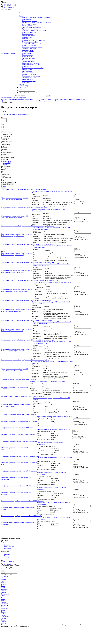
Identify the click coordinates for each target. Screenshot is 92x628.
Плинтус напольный (28, 35)
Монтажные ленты (28, 51)
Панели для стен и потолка (30, 63)
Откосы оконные (27, 55)
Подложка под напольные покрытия (33, 40)
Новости (7, 554)
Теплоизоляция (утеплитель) (31, 76)
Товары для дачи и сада (29, 77)
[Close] (3, 571)
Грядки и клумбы (27, 79)
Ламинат (25, 38)
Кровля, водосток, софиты (30, 42)
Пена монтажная (27, 19)
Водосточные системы (29, 45)
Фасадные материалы (28, 58)
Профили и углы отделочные (31, 29)
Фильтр (3, 187)
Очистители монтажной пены (31, 27)
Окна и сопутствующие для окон (32, 47)
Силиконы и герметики (29, 21)
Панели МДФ (26, 66)
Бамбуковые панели (28, 73)
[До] (3, 131)
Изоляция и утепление (29, 74)
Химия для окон (27, 25)
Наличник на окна (28, 56)
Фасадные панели (27, 60)
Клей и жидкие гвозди (29, 24)
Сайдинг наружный (28, 61)
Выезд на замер (9, 546)
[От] (1, 131)
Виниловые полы (27, 34)
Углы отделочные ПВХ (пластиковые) (34, 30)
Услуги (6, 557)
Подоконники (26, 53)
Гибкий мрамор (27, 71)
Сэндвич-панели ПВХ (29, 48)
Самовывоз (7, 548)
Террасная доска (27, 37)
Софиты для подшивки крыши (31, 43)
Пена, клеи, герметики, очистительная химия (36, 17)
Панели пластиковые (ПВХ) (31, 64)
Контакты (7, 556)
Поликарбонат (26, 82)
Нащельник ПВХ (27, 50)
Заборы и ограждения (28, 81)
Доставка (7, 545)
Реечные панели (27, 69)
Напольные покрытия (29, 32)
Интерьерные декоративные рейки (32, 68)
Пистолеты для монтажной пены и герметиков (36, 22)
